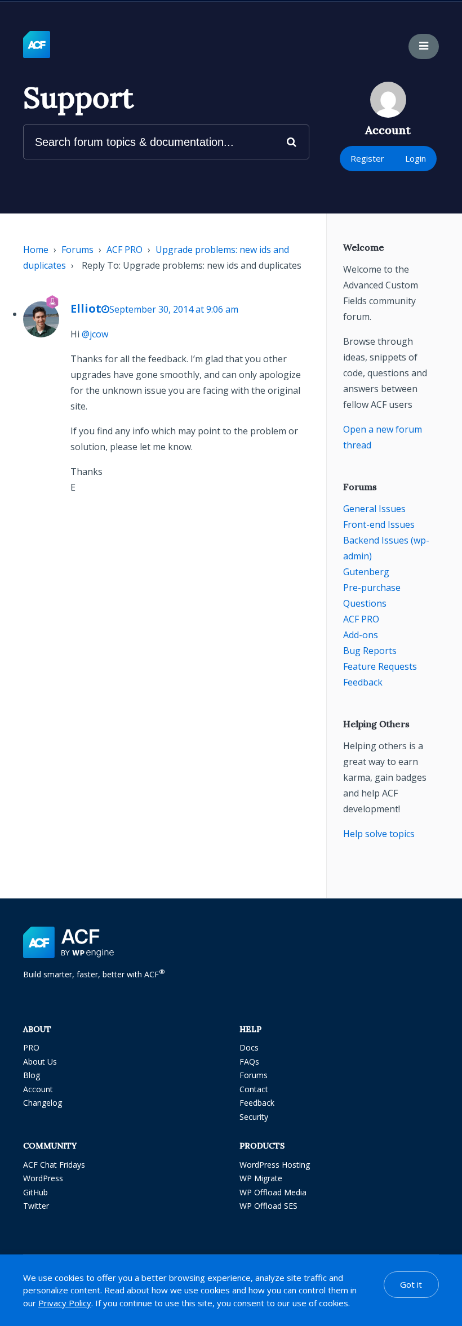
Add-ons (360, 635)
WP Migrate (260, 1178)
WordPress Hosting (274, 1164)
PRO (31, 1047)
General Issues (374, 508)
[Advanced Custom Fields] (37, 45)
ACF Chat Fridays (54, 1164)
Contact (253, 1089)
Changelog (42, 1102)
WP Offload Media (272, 1192)
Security (253, 1116)
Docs (249, 1047)
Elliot (85, 308)
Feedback (363, 682)
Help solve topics (379, 833)
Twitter (36, 1205)
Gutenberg (366, 572)
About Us (40, 1061)
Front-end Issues (379, 524)
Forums (77, 249)
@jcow (95, 334)
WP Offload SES (268, 1205)
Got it (411, 1284)
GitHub (35, 1192)
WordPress (43, 1178)
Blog (31, 1075)
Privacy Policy (64, 1303)
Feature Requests (380, 666)
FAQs (249, 1061)
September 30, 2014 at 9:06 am (173, 309)
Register (367, 158)
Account (38, 1089)
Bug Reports (370, 650)
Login (415, 158)
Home (35, 249)
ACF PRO (124, 249)
